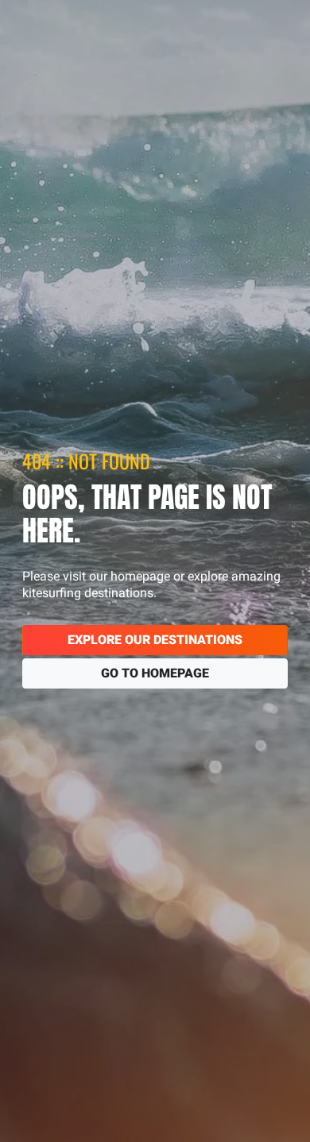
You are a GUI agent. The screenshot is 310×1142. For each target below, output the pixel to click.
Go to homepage (155, 673)
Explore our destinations (155, 639)
